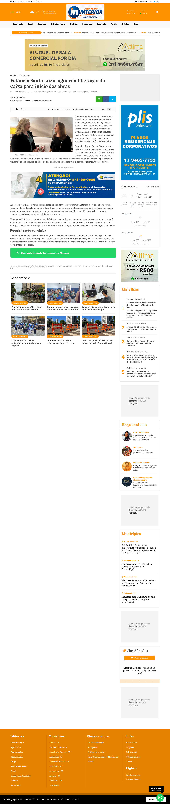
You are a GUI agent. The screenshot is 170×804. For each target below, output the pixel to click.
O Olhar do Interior (96, 752)
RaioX (90, 762)
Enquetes (130, 747)
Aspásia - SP (54, 776)
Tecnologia (18, 24)
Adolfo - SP (54, 743)
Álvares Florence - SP (58, 747)
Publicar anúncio (141, 658)
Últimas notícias (133, 757)
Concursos (87, 24)
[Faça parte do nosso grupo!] (160, 798)
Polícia (114, 24)
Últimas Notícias (133, 780)
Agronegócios (17, 752)
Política (73, 24)
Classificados (132, 743)
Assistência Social (18, 766)
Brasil (136, 24)
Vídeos (129, 762)
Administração (17, 743)
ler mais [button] (75, 799)
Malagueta (92, 747)
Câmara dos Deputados (21, 776)
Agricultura (16, 747)
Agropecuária (17, 757)
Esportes (42, 24)
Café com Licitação (96, 743)
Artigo (13, 762)
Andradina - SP (56, 757)
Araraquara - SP (56, 771)
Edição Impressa (133, 775)
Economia (101, 24)
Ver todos (54, 785)
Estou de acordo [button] (156, 800)
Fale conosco (131, 752)
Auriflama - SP (55, 781)
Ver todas (15, 785)
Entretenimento (58, 24)
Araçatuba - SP (55, 766)
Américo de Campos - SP (59, 752)
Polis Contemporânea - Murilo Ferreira (104, 757)
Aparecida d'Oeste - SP (59, 762)
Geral (30, 24)
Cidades (125, 24)
